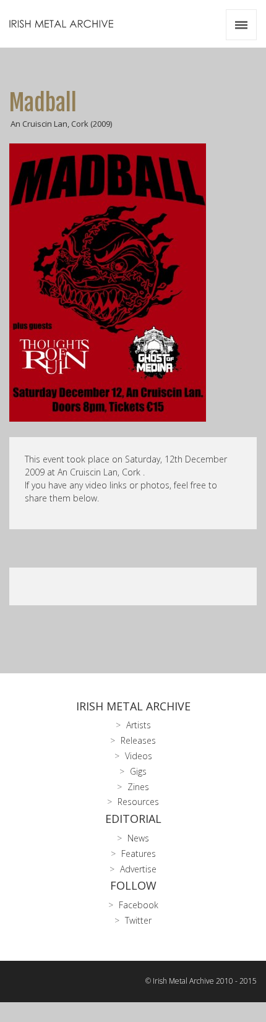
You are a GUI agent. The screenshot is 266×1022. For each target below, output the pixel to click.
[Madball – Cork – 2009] (133, 282)
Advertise (138, 869)
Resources (138, 801)
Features (138, 853)
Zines (138, 787)
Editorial (133, 818)
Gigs (138, 771)
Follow (133, 885)
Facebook (138, 905)
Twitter (138, 920)
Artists (138, 725)
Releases (138, 740)
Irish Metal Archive (133, 706)
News (138, 838)
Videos (138, 756)
